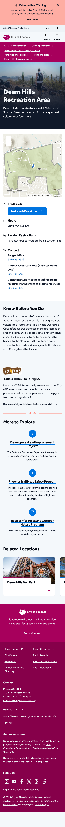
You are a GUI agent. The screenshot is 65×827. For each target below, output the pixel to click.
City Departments (42, 668)
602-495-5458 (16, 274)
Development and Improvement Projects (32, 444)
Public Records (40, 655)
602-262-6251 (51, 716)
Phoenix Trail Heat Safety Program (32, 481)
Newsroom (10, 662)
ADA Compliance (39, 762)
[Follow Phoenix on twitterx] (29, 781)
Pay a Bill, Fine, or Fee (43, 649)
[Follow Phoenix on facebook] (21, 781)
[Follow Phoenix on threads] (36, 781)
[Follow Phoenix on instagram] (6, 781)
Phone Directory (27, 701)
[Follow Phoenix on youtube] (14, 781)
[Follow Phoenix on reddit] (43, 781)
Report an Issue (13, 649)
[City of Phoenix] (16, 37)
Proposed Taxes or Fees (45, 662)
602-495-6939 (16, 259)
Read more (32, 19)
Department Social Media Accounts (21, 790)
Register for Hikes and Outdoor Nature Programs (32, 522)
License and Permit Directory (14, 669)
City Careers (11, 655)
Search (46, 39)
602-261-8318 (16, 288)
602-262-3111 (16, 710)
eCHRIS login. (42, 805)
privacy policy (34, 801)
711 (10, 723)
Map (26, 696)
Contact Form (10, 701)
